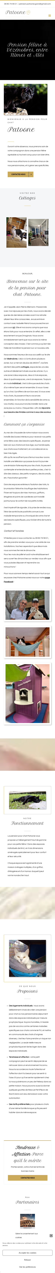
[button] (51, 1235)
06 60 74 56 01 (41, 538)
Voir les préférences (27, 1267)
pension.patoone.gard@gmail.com (35, 4)
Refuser (27, 1260)
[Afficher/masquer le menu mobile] (49, 15)
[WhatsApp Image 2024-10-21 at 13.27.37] (32, 232)
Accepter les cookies (27, 1253)
